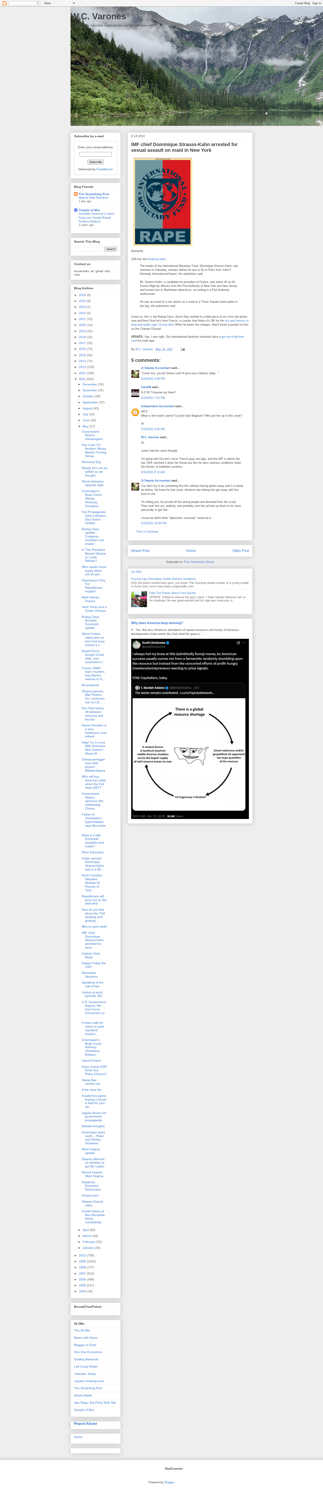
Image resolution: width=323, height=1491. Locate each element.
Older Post (240, 551)
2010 (83, 1255)
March (87, 1236)
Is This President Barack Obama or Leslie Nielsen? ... (94, 555)
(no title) (136, 571)
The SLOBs (82, 1330)
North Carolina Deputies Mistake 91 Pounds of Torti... (92, 883)
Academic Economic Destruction (91, 1185)
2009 (83, 1261)
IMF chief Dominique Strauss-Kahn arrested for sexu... (93, 940)
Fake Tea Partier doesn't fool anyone (172, 593)
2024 (83, 301)
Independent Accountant (157, 406)
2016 (83, 349)
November (90, 390)
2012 (83, 373)
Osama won (90, 1195)
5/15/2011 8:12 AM (153, 472)
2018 (83, 337)
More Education (93, 852)
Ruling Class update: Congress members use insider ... (93, 536)
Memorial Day (91, 462)
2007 (83, 1273)
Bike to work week (94, 926)
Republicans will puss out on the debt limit (94, 899)
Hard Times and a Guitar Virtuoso (94, 608)
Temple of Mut (89, 210)
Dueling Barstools (86, 1359)
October (89, 396)
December (90, 384)
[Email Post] (182, 349)
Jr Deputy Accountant (155, 368)
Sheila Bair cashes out (91, 1082)
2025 (83, 295)
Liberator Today (85, 1374)
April (86, 1230)
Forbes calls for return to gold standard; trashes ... (93, 1028)
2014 (83, 361)
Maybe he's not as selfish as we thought (94, 471)
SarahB (146, 387)
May (86, 426)
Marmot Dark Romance (93, 197)
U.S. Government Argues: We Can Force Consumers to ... (94, 1009)
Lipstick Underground (89, 1381)
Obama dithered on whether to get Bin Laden (93, 1162)
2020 (83, 325)
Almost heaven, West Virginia (92, 1174)
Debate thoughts (93, 1126)
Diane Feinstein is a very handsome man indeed (94, 731)
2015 (83, 355)
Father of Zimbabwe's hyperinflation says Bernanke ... (94, 822)
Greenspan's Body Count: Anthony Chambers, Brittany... (92, 1047)
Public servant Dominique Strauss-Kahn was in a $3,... (93, 864)
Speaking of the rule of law (92, 984)
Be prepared (90, 685)
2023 (83, 307)
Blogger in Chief (85, 1345)
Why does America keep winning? (157, 623)
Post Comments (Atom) (199, 562)
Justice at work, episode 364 (92, 994)
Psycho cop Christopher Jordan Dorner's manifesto (163, 579)
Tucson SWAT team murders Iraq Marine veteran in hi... (93, 673)
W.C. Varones (98, 16)
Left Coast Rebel (85, 1366)
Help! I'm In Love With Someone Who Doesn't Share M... (93, 748)
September (91, 402)
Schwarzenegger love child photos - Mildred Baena (93, 765)
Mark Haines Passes (90, 599)
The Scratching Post (94, 194)
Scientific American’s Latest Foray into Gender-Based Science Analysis (96, 217)
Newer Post (140, 551)
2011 (82, 379)
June (86, 420)
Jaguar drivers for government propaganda (94, 1116)
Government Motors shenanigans (92, 435)
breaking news (157, 259)
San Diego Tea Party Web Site (95, 1402)
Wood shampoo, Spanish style (93, 483)
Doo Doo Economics (88, 1352)
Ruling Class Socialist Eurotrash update (90, 622)
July (86, 414)
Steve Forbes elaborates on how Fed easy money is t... (93, 639)
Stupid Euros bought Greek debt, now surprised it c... (93, 656)
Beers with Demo (86, 1337)
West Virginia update (91, 1151)
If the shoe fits (91, 1090)
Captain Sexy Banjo (91, 955)
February (89, 1242)
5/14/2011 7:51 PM (153, 397)
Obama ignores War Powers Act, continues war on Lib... (93, 696)
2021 (83, 319)
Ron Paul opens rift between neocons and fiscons (93, 713)
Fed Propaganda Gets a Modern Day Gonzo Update (94, 517)
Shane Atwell (83, 1395)
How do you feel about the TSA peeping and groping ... (93, 915)
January (89, 1247)
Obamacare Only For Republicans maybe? (93, 586)
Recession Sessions (90, 974)
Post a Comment (147, 531)
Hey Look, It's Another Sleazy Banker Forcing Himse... (94, 450)
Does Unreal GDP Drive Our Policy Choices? (94, 1070)
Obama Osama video (92, 1203)
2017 (83, 343)
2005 (83, 1285)
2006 (83, 1279)
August (88, 408)
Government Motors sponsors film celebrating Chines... (92, 801)
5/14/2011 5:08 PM (153, 378)
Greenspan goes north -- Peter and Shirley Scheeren (93, 1137)
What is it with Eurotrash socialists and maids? (93, 840)
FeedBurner (104, 169)
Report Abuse (85, 1423)
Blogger (169, 1482)
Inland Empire (91, 1060)
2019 (83, 331)
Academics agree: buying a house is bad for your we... (94, 1101)
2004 (83, 1291)
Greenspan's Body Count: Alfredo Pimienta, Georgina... (92, 498)
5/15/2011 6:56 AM (153, 429)
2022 (83, 313)
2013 (83, 367)
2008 (83, 1267)
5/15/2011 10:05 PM (154, 523)
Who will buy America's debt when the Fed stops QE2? (94, 782)
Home (191, 551)
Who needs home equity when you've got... (94, 570)
